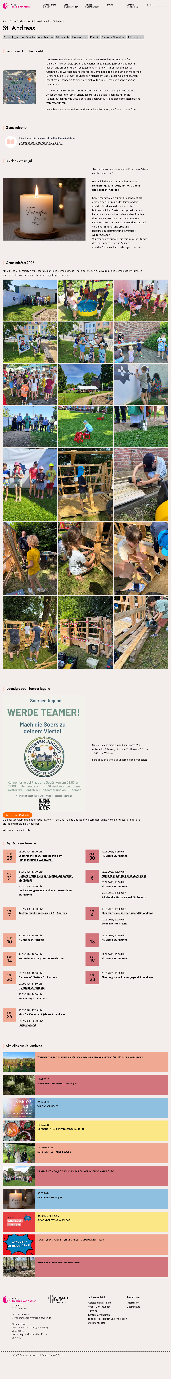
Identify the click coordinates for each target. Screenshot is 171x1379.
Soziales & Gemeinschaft (92, 6)
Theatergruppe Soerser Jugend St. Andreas (127, 913)
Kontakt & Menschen (132, 6)
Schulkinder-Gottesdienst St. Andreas (124, 897)
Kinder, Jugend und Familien (19, 37)
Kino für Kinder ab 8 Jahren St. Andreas (42, 1014)
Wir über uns (45, 37)
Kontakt (94, 37)
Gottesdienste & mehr (49, 6)
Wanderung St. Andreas (33, 998)
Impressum (133, 1303)
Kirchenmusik (80, 37)
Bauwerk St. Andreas (114, 37)
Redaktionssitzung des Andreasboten (41, 958)
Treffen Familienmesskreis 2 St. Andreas (43, 913)
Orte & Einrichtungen (71, 6)
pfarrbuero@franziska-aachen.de (35, 1317)
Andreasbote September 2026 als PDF (41, 142)
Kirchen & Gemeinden (41, 21)
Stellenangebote (96, 1323)
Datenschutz (133, 1307)
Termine (109, 5)
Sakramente (62, 37)
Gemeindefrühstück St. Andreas (38, 977)
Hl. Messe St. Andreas (114, 855)
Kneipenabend (27, 1025)
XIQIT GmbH (58, 1355)
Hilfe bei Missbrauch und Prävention (107, 1319)
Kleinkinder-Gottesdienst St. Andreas (124, 875)
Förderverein (135, 37)
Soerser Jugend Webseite (17, 815)
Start (5, 21)
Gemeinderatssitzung (114, 923)
